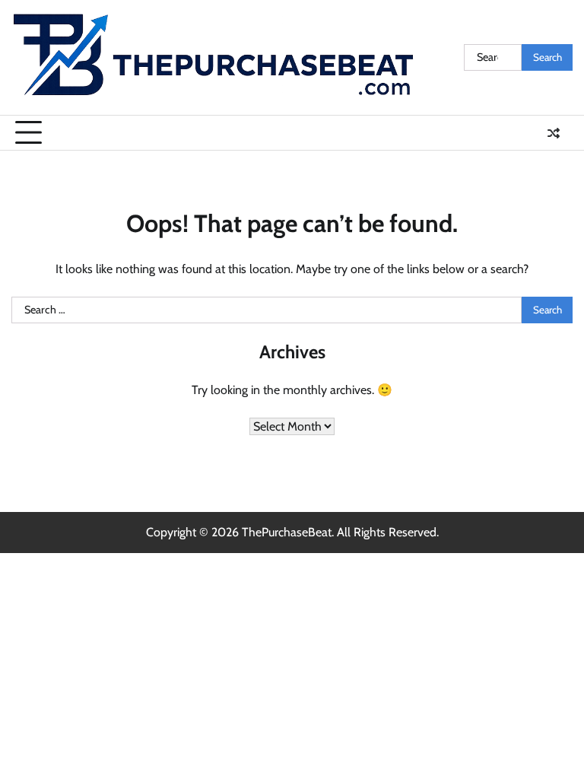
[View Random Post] (553, 133)
